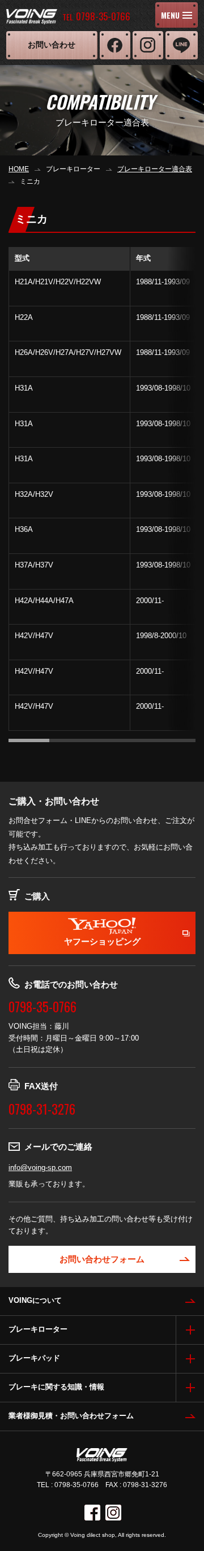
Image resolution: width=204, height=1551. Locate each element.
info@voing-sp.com (40, 1167)
